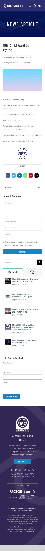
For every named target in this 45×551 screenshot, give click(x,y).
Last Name (7, 373)
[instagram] (20, 470)
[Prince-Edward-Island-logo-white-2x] (22, 495)
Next (38, 187)
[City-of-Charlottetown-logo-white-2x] (32, 496)
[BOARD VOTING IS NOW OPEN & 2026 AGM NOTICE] (8, 310)
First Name (8, 363)
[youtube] (25, 470)
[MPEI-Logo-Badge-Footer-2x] (22, 417)
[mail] (29, 470)
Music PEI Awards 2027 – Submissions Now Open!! (22, 295)
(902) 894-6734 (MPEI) (25, 474)
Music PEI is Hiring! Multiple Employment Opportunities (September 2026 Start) (23, 327)
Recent (12, 272)
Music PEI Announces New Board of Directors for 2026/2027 (25, 280)
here (14, 114)
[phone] (33, 470)
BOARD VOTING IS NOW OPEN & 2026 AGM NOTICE (25, 310)
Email (5, 382)
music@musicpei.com (25, 477)
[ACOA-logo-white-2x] (12, 497)
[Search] (35, 5)
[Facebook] (8, 175)
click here (38, 135)
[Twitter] (13, 175)
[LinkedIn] (19, 175)
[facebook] (11, 470)
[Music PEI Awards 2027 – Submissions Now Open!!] (8, 295)
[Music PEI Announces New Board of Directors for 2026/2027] (8, 279)
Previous (8, 187)
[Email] (36, 175)
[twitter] (16, 470)
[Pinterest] (30, 175)
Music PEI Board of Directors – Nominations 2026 (24, 341)
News (15, 63)
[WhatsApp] (25, 175)
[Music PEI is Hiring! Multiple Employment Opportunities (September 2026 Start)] (8, 325)
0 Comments (26, 63)
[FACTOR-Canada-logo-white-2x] (22, 491)
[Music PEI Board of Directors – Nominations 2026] (8, 341)
